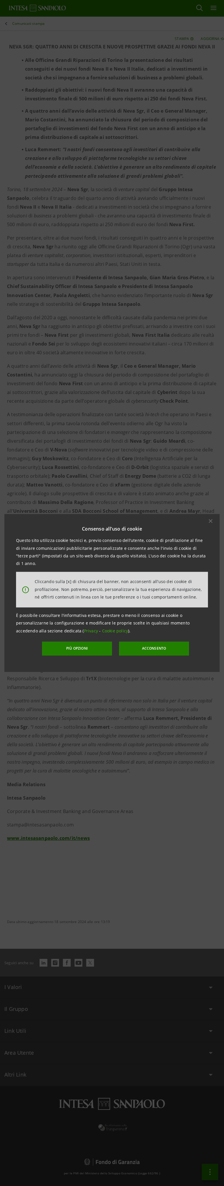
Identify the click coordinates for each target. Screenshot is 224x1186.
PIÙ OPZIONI (77, 648)
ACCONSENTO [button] (154, 648)
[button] (210, 521)
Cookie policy (115, 631)
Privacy (91, 631)
